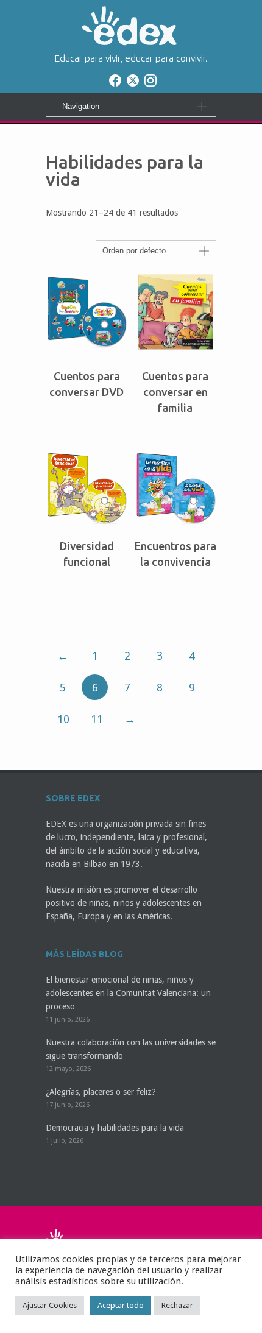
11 (97, 719)
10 (63, 719)
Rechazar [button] (177, 1305)
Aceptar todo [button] (120, 1305)
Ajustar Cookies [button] (50, 1305)
